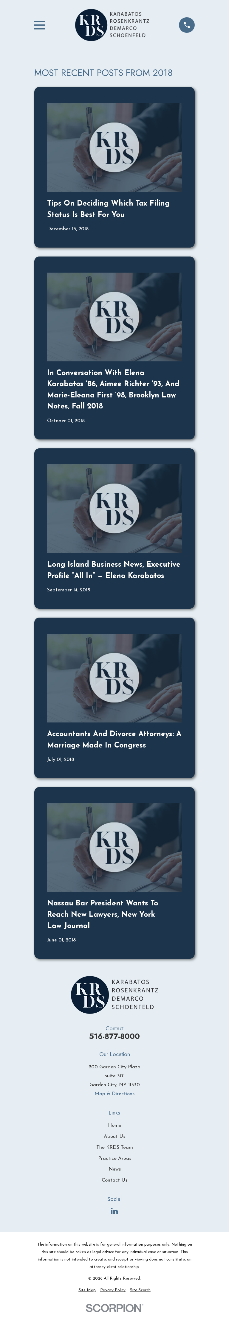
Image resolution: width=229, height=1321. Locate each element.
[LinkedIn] (114, 1210)
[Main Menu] (39, 25)
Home (114, 1125)
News (115, 1169)
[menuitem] (87, 1290)
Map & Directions (114, 1093)
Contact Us (114, 1180)
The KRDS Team (114, 1147)
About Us (114, 1136)
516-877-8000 (114, 1036)
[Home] (112, 25)
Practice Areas (114, 1158)
